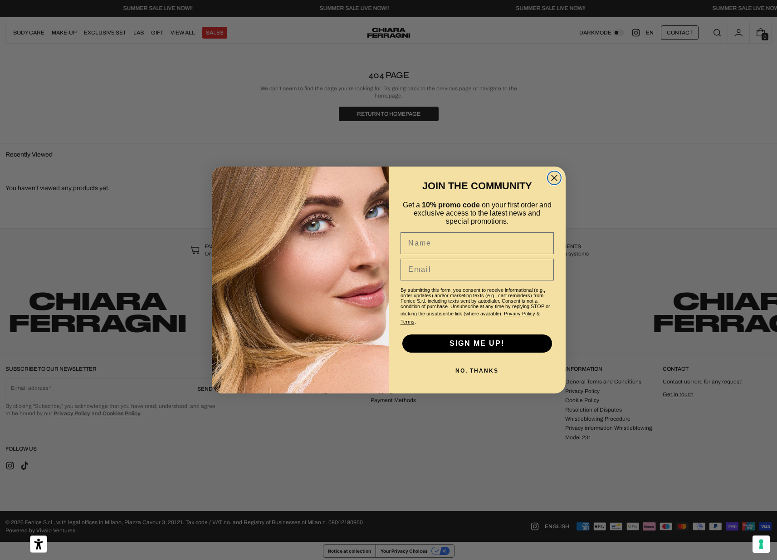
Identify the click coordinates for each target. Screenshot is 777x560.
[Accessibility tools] (38, 544)
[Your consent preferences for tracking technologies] (761, 544)
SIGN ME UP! (477, 343)
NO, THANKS (476, 371)
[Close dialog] (554, 178)
